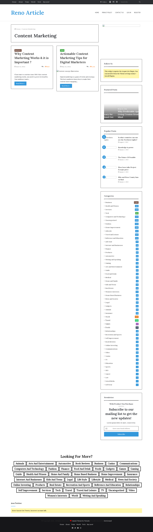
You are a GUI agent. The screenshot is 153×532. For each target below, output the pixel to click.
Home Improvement (112, 227)
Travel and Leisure (112, 234)
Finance (108, 249)
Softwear (108, 385)
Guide (107, 270)
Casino (107, 356)
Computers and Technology (115, 217)
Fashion (108, 224)
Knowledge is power (126, 147)
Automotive (109, 256)
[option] (121, 107)
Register (137, 13)
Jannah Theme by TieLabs (81, 521)
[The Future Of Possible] (110, 160)
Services (108, 209)
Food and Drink (110, 274)
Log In (129, 13)
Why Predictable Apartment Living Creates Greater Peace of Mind (121, 114)
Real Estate (109, 288)
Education (109, 363)
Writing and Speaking (113, 259)
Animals (108, 310)
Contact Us (119, 13)
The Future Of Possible (127, 157)
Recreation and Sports (113, 335)
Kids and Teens (110, 284)
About (21, 2)
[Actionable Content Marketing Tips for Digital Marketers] (77, 71)
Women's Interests (112, 292)
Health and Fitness (112, 206)
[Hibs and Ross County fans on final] (110, 180)
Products (108, 252)
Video (107, 352)
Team (27, 2)
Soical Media (109, 381)
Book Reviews (110, 342)
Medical (108, 277)
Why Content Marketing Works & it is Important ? (31, 58)
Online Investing (111, 345)
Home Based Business (113, 295)
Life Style (108, 242)
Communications (111, 349)
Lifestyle (108, 231)
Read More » (20, 83)
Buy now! (46, 2)
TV (106, 360)
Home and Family (111, 281)
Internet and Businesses (114, 245)
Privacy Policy (107, 13)
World (33, 2)
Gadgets (108, 306)
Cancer (107, 374)
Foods (107, 327)
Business (18, 50)
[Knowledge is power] (110, 150)
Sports (107, 367)
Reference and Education (114, 238)
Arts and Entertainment (113, 267)
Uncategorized (110, 220)
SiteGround (108, 521)
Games (107, 324)
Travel (107, 320)
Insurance (108, 313)
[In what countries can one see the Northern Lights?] (110, 140)
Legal (107, 302)
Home (14, 2)
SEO (106, 370)
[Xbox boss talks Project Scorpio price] (110, 170)
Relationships (110, 331)
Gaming (108, 263)
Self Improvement (112, 338)
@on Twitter (16, 503)
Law (106, 377)
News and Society (111, 299)
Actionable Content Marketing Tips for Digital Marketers (74, 58)
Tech (39, 2)
